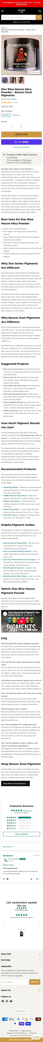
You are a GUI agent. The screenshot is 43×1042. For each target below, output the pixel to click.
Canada (20, 1011)
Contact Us (32, 1033)
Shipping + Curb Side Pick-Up (17, 1033)
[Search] (39, 17)
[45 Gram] (6, 118)
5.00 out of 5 (27, 810)
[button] (21, 1039)
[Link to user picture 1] (21, 865)
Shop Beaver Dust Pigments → (15, 783)
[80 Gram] (16, 118)
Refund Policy (13, 1031)
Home (3, 28)
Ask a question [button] (21, 834)
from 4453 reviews (21, 910)
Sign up (34, 982)
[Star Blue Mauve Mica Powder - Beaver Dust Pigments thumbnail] (5, 80)
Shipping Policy (26, 1031)
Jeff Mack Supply (10, 99)
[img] (8, 856)
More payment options (21, 147)
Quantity (4, 122)
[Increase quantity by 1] (21, 127)
